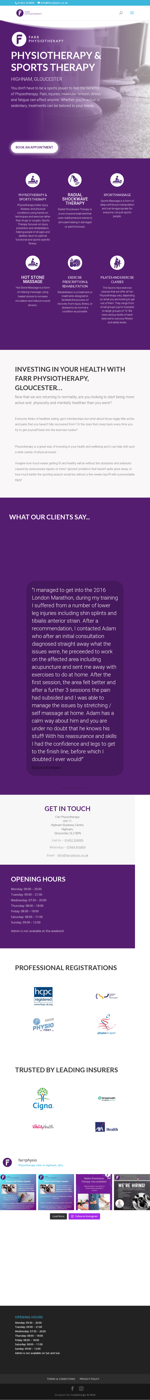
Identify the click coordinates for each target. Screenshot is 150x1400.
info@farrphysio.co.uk (72, 855)
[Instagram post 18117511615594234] (94, 1192)
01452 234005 (26, 2)
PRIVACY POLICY (89, 1379)
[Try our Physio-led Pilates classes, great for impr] (56, 1192)
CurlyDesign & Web (82, 1395)
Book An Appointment (34, 147)
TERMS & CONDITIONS (61, 1379)
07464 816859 (76, 847)
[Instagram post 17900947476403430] (18, 1192)
